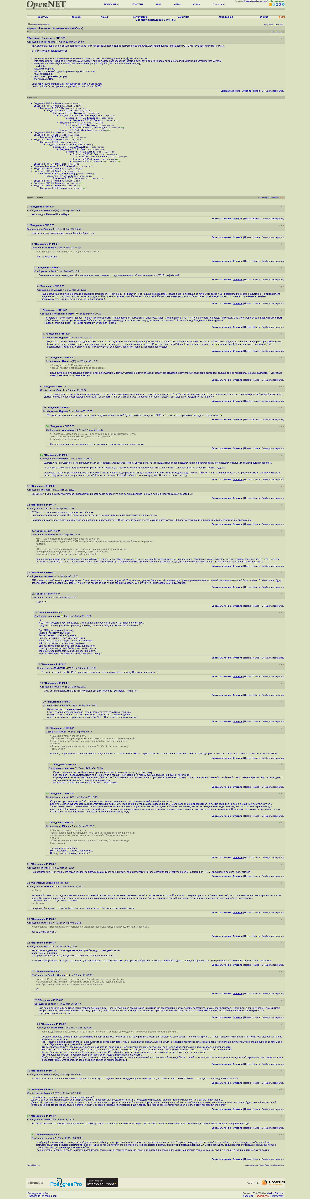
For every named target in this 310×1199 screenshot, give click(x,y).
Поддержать (262, 1196)
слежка (264, 17)
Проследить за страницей (42, 1196)
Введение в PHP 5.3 (44, 103)
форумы (43, 17)
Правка (256, 91)
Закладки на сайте (38, 1193)
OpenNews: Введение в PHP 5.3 (49, 166)
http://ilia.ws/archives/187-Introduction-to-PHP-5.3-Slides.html (70, 84)
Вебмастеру (277, 1196)
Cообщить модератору (273, 91)
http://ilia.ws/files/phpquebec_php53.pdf (159, 45)
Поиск (215, 4)
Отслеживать (278, 32)
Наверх (256, 218)
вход (254, 1)
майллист (183, 17)
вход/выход (226, 17)
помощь (76, 17)
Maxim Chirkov (275, 1193)
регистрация (262, 1)
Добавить (248, 1196)
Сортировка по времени (269, 197)
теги (222, 4)
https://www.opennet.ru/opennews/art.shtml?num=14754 (71, 86)
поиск (104, 17)
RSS (282, 197)
